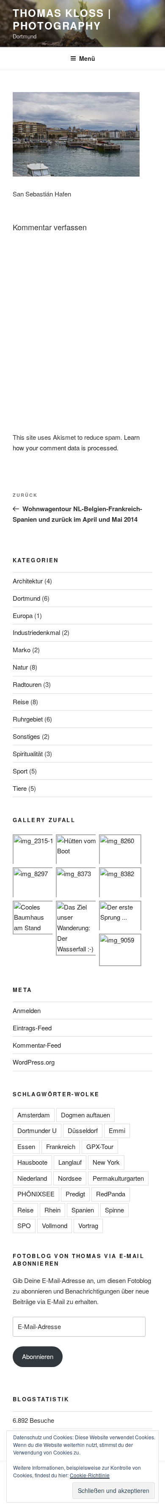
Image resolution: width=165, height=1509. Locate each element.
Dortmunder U (37, 1130)
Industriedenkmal (36, 632)
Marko (21, 649)
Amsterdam (33, 1114)
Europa (23, 615)
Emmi (117, 1130)
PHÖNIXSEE (36, 1193)
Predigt (75, 1193)
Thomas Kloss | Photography (62, 19)
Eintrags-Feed (32, 1027)
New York (106, 1162)
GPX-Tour (99, 1146)
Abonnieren (37, 1356)
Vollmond (54, 1225)
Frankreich (60, 1146)
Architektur (28, 580)
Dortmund (26, 598)
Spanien (83, 1209)
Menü (87, 58)
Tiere (20, 788)
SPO (24, 1225)
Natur (20, 666)
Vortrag (88, 1225)
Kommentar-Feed (37, 1045)
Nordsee (70, 1178)
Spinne (114, 1209)
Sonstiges (26, 736)
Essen (26, 1146)
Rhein (52, 1209)
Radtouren (27, 684)
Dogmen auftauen (85, 1114)
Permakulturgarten (118, 1178)
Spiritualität (28, 753)
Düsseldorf (83, 1130)
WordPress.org (34, 1061)
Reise (21, 701)
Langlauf (70, 1162)
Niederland (32, 1178)
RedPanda (110, 1193)
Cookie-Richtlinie (90, 1475)
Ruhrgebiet (28, 718)
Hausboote (32, 1162)
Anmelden (27, 1010)
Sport (20, 770)
